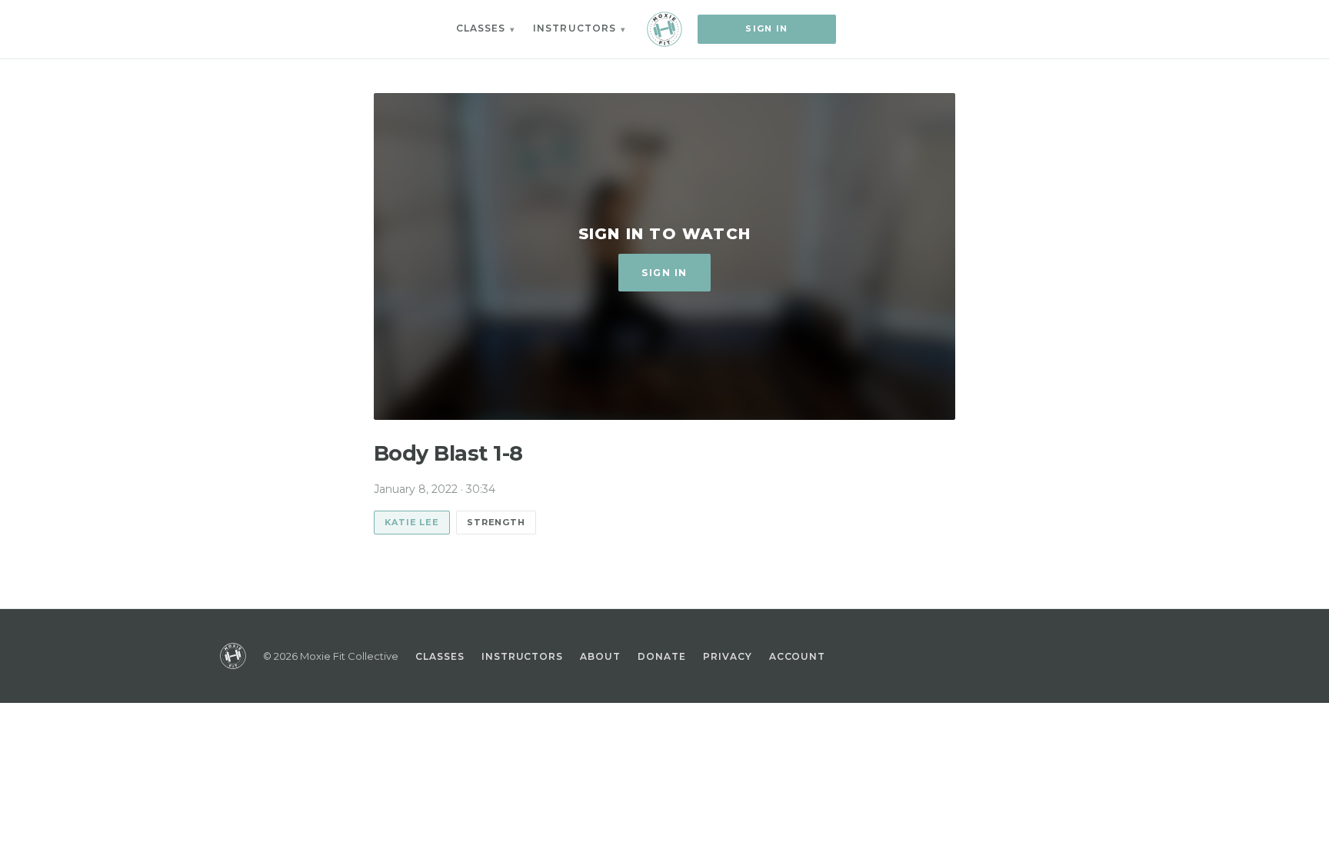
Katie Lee (412, 522)
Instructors (574, 28)
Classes (481, 28)
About (600, 656)
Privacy (727, 656)
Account (797, 656)
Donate (662, 656)
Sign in (766, 28)
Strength (496, 522)
